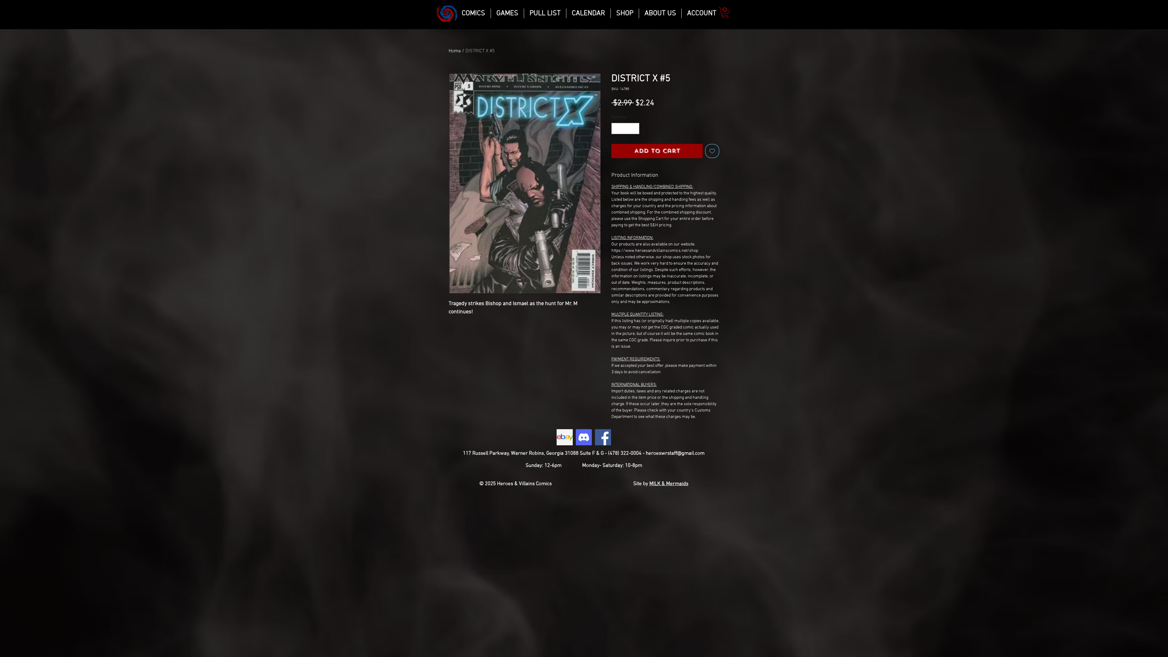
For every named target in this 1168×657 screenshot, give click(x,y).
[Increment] (634, 128)
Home (455, 51)
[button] (725, 12)
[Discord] (584, 437)
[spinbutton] (625, 128)
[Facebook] (603, 437)
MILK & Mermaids (668, 484)
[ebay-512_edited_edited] (565, 437)
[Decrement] (616, 128)
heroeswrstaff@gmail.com (675, 453)
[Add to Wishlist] (712, 151)
